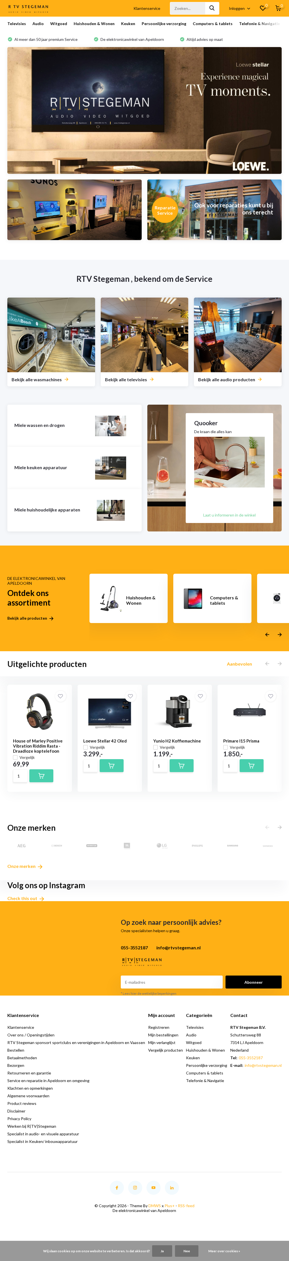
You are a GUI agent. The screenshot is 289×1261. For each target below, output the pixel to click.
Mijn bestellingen (163, 1034)
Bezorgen (15, 1065)
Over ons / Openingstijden (30, 1034)
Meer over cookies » (224, 1251)
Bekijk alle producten (27, 618)
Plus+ (170, 1205)
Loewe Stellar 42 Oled (105, 740)
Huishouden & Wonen (94, 23)
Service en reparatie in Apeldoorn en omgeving (48, 1080)
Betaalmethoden (22, 1057)
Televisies (16, 23)
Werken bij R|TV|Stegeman (31, 1126)
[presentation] (267, 634)
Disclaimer (16, 1111)
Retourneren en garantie (29, 1073)
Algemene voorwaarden (28, 1095)
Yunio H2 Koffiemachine (177, 740)
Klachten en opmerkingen (30, 1088)
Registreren (158, 1027)
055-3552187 (251, 1057)
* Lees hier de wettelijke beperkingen (148, 993)
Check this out (22, 898)
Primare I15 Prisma (241, 740)
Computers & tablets (213, 23)
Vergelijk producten (165, 1050)
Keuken (128, 23)
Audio (38, 23)
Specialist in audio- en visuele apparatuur (43, 1133)
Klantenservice (146, 8)
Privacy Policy (19, 1118)
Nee (186, 1251)
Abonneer (253, 982)
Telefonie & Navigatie (259, 23)
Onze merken (21, 866)
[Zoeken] (212, 8)
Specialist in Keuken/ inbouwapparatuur (42, 1141)
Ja (162, 1251)
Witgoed (58, 23)
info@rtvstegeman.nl (263, 1065)
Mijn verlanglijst (162, 1042)
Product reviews (21, 1103)
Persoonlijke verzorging (164, 23)
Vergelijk (27, 757)
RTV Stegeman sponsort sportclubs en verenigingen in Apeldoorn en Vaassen (76, 1042)
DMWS (154, 1205)
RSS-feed (186, 1205)
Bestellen (15, 1050)
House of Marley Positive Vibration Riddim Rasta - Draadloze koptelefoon (38, 746)
